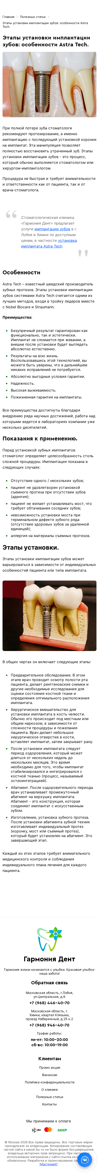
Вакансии (49, 1075)
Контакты (49, 1104)
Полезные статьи (49, 1097)
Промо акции (49, 1067)
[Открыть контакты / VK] (84, 1159)
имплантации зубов (52, 229)
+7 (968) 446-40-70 (49, 1003)
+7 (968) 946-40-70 (49, 1025)
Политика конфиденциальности (49, 1082)
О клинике (49, 1089)
